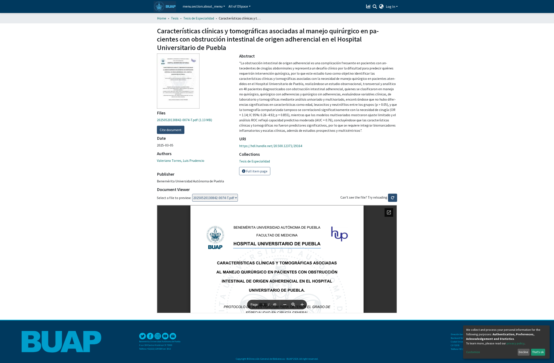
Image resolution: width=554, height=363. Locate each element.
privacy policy (516, 343)
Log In (390, 6)
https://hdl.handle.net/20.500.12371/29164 (270, 146)
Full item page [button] (256, 171)
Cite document (171, 130)
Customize (473, 352)
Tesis (175, 18)
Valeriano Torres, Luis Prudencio (180, 160)
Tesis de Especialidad (198, 18)
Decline (523, 352)
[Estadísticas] (369, 6)
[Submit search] (375, 7)
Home (161, 18)
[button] (381, 6)
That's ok (538, 352)
